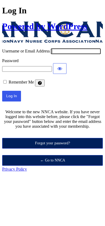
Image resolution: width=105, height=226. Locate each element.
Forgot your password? (52, 143)
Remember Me (21, 82)
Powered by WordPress (44, 26)
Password (10, 60)
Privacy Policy (14, 169)
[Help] (40, 83)
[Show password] (59, 68)
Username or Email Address (26, 51)
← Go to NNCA (52, 160)
